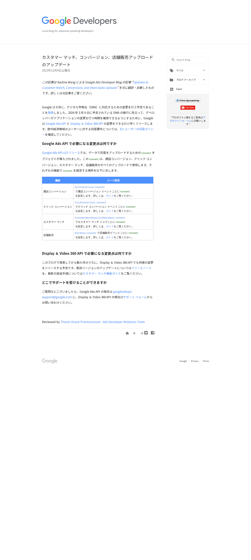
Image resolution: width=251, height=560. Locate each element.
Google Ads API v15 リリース (61, 152)
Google (183, 361)
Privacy (195, 361)
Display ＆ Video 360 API (86, 123)
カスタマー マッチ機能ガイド (101, 273)
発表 (51, 112)
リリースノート (141, 268)
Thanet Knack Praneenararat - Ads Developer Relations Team (102, 322)
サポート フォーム (135, 297)
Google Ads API (56, 123)
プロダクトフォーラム (187, 119)
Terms (206, 361)
